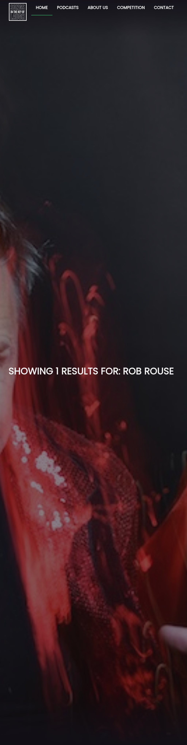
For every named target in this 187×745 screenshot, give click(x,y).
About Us (98, 7)
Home (42, 7)
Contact (164, 7)
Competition (131, 7)
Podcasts (68, 7)
